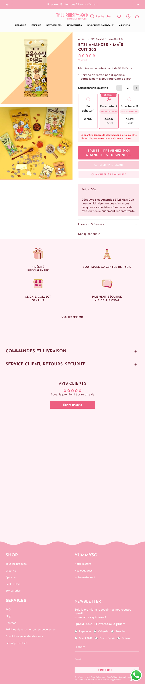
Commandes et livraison (36, 351)
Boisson (126, 638)
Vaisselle (103, 631)
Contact (11, 623)
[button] (20, 25)
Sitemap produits (16, 643)
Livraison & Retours (91, 224)
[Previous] (7, 4)
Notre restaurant (85, 577)
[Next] (137, 4)
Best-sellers (13, 584)
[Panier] (137, 16)
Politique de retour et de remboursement (31, 629)
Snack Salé (85, 638)
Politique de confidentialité (122, 677)
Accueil (82, 39)
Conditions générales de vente (24, 636)
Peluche (120, 631)
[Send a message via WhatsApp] (136, 675)
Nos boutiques (84, 570)
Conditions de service (87, 679)
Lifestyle (11, 570)
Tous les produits (16, 563)
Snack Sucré (107, 638)
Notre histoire (83, 563)
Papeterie (85, 631)
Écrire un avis (72, 405)
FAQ (8, 609)
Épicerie (10, 577)
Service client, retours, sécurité (46, 364)
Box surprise (13, 590)
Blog (8, 616)
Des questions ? (89, 234)
